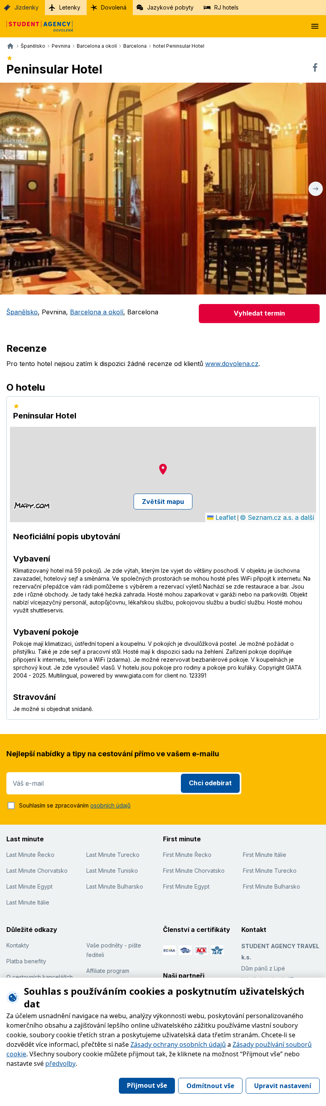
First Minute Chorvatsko (194, 870)
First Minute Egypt (186, 886)
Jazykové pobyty (170, 7)
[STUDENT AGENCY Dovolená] (36, 26)
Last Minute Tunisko (112, 870)
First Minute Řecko (187, 854)
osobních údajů (110, 805)
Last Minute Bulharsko (114, 886)
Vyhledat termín (259, 313)
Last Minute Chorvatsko (37, 870)
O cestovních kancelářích (39, 977)
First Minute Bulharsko (271, 886)
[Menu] (315, 26)
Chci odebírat (210, 783)
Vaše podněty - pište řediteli (113, 950)
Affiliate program (107, 970)
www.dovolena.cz (231, 364)
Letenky (69, 7)
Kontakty (17, 945)
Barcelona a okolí (96, 312)
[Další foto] (315, 188)
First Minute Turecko (270, 870)
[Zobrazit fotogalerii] (163, 188)
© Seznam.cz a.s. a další (277, 517)
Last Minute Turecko (113, 854)
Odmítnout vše (210, 1085)
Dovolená (113, 7)
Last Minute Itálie (27, 902)
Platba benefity (26, 961)
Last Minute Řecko (30, 854)
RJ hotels (226, 7)
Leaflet (224, 517)
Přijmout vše (147, 1085)
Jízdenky (26, 7)
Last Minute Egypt (29, 886)
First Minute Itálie (264, 854)
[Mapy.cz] (31, 505)
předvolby (60, 1063)
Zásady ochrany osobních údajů (178, 1044)
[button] (163, 469)
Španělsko (22, 312)
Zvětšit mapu (163, 502)
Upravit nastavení (282, 1085)
